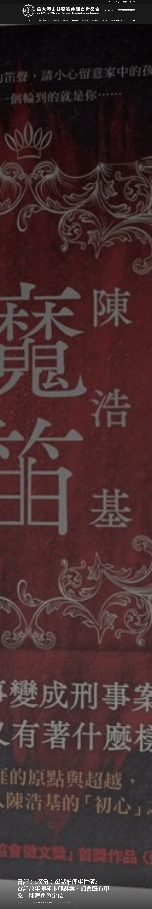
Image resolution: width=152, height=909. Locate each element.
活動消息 (104, 20)
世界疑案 (65, 20)
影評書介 (95, 20)
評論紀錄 (50, 902)
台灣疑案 (56, 20)
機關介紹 (46, 20)
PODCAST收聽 (116, 20)
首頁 (29, 20)
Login (111, 2)
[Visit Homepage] (62, 10)
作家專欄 (37, 902)
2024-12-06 (28, 902)
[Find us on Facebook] (105, 10)
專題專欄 (85, 20)
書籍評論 (43, 902)
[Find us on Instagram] (109, 10)
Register (119, 2)
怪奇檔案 (75, 20)
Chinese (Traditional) (127, 10)
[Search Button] (134, 20)
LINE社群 (37, 20)
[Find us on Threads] (112, 10)
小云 (20, 902)
